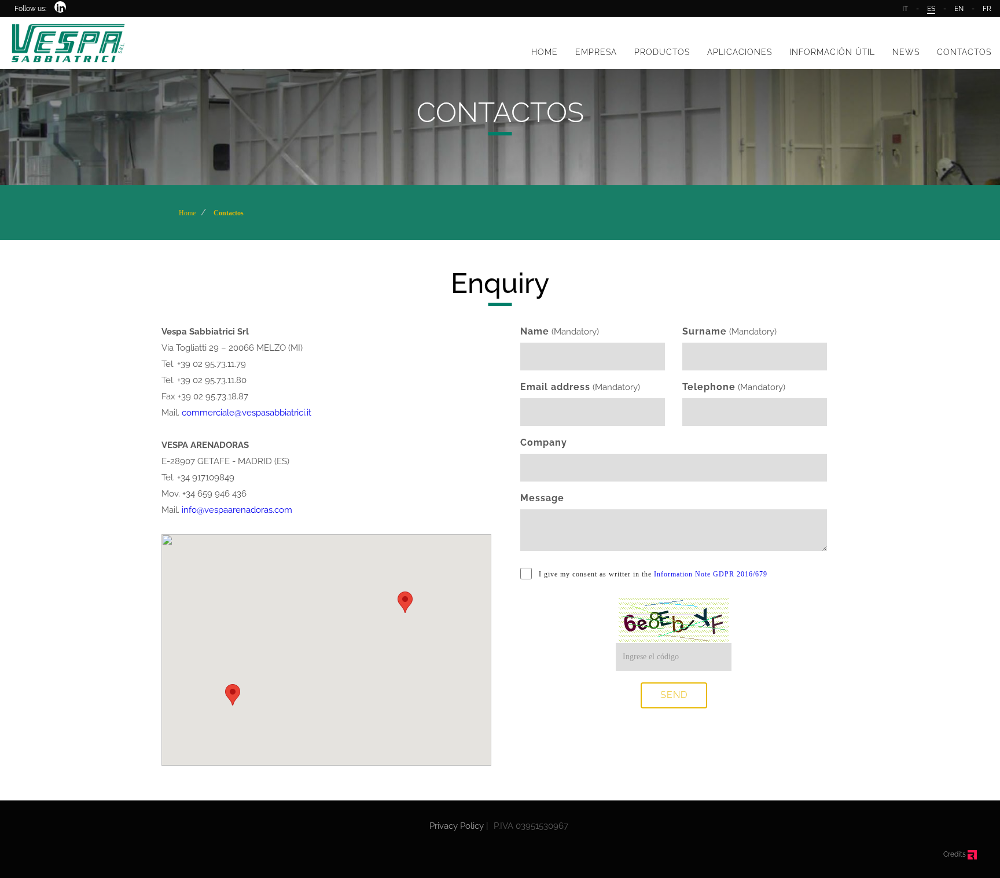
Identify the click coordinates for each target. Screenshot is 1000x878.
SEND (674, 694)
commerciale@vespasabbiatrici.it (246, 412)
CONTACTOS (964, 52)
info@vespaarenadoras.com (237, 510)
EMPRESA (596, 52)
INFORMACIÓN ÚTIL (832, 52)
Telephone (709, 386)
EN (959, 9)
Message (542, 498)
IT (905, 9)
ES (931, 9)
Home (187, 213)
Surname (704, 331)
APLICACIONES (739, 52)
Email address (555, 386)
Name (534, 331)
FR (987, 9)
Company (543, 442)
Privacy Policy (456, 826)
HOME (544, 52)
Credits (955, 854)
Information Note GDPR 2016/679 (710, 574)
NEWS (906, 52)
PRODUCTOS (662, 52)
